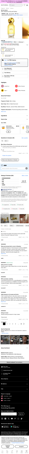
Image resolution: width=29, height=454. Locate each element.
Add (8, 131)
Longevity (14, 15)
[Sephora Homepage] (4, 5)
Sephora (11, 352)
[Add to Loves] (27, 45)
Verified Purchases (19, 225)
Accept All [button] (21, 446)
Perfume (11, 8)
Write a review (25, 175)
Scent (18, 15)
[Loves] (24, 5)
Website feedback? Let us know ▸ (14, 362)
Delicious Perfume (13, 358)
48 (21, 324)
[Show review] (24, 218)
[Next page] (24, 324)
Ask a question (11, 13)
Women (7, 8)
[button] (17, 42)
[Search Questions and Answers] (2, 141)
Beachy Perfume (11, 356)
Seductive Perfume (5, 358)
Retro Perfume (21, 358)
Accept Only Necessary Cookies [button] (8, 446)
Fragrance (3, 8)
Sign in (5, 62)
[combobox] (16, 5)
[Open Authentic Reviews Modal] (13, 190)
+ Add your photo (4, 333)
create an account (12, 62)
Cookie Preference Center (18, 442)
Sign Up (21, 414)
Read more (3, 253)
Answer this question (6, 155)
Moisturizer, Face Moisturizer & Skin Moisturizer (11, 354)
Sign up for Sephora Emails (7, 411)
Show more (3, 111)
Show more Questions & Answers (10, 160)
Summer (21, 15)
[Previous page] (1, 324)
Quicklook (3, 129)
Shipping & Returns (8, 65)
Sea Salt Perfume (19, 356)
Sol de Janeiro (4, 10)
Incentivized (6, 222)
